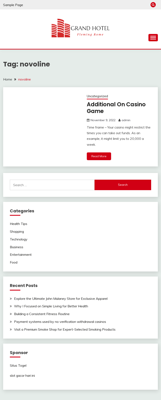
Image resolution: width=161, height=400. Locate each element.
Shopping (17, 231)
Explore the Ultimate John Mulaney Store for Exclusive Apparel (61, 298)
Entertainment (21, 254)
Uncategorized (97, 96)
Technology (18, 239)
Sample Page (13, 5)
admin (126, 120)
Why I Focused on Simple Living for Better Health (51, 306)
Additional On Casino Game (116, 108)
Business (16, 247)
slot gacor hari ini (22, 375)
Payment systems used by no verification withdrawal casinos (60, 321)
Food (13, 262)
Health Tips (18, 224)
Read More (98, 156)
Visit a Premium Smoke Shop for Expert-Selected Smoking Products (65, 329)
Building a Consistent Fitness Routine (42, 314)
